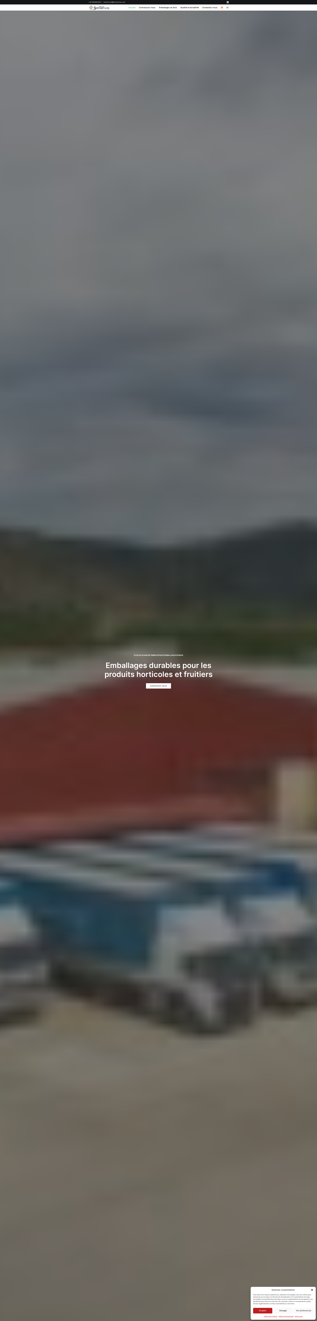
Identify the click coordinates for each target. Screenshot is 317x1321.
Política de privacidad (285, 1316)
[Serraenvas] (99, 7)
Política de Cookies (270, 1316)
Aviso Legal (299, 1316)
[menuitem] (95, 2)
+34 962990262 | (95, 2)
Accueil (132, 7)
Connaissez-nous (147, 7)
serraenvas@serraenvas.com (114, 2)
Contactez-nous (209, 7)
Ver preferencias (303, 1310)
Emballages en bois (168, 7)
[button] (312, 1290)
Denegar (283, 1310)
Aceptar (262, 1310)
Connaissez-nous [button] (158, 686)
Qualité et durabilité (189, 7)
